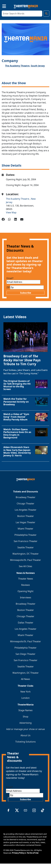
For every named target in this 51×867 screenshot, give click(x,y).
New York (25, 691)
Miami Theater (25, 528)
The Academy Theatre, (17, 65)
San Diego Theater (25, 654)
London (25, 697)
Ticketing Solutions (25, 741)
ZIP (8, 287)
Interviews (25, 597)
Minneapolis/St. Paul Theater (25, 560)
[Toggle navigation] (1, 5)
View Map (11, 212)
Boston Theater (25, 516)
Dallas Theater (25, 622)
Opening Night (25, 591)
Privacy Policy (18, 853)
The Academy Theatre (18, 198)
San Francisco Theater (25, 541)
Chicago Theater (25, 503)
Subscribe (25, 292)
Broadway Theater (25, 497)
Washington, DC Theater (25, 553)
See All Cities (25, 566)
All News (25, 679)
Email (10, 278)
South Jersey (38, 65)
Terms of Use (33, 853)
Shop (25, 716)
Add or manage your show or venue (25, 729)
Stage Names (25, 710)
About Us (25, 735)
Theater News (25, 578)
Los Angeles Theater (25, 509)
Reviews (25, 585)
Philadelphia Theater (25, 534)
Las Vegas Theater (25, 522)
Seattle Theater (25, 547)
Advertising (25, 722)
